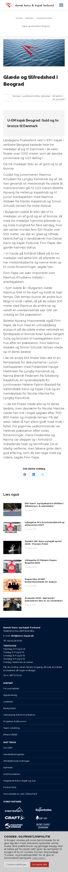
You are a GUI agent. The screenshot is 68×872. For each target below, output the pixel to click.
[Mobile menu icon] (61, 5)
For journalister (11, 688)
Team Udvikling (11, 728)
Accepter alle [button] (39, 864)
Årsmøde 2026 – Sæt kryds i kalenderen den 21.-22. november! (44, 599)
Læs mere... (39, 858)
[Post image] (12, 509)
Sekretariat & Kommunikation (19, 714)
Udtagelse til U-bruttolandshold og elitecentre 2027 (44, 523)
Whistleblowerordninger (16, 761)
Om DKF (8, 747)
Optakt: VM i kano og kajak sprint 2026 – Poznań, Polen (43, 542)
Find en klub (9, 787)
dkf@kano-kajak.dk (22, 635)
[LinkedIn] (34, 474)
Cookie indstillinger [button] (16, 864)
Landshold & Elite (31, 96)
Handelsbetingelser (13, 754)
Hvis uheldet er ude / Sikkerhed (20, 793)
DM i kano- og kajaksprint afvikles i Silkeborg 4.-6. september (44, 504)
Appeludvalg (10, 695)
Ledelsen (8, 701)
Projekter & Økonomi (14, 721)
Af (57, 96)
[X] (42, 474)
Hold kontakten (11, 774)
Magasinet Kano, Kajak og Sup (19, 780)
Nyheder (45, 96)
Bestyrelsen (9, 708)
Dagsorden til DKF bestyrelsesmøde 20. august (41, 580)
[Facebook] (25, 474)
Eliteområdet (10, 734)
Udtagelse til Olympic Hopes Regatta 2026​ (41, 561)
